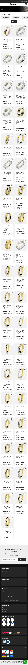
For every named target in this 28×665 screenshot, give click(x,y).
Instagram (4, 607)
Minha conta (5, 584)
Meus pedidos (5, 582)
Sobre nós (4, 571)
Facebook (4, 609)
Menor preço (6, 17)
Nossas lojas (5, 573)
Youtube (4, 611)
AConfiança (3, 14)
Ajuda (3, 574)
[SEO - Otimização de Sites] (18, 633)
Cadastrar (22, 559)
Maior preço (16, 17)
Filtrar (14, 21)
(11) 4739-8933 (8, 596)
